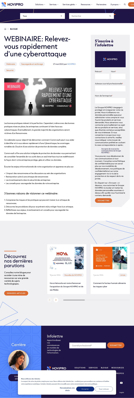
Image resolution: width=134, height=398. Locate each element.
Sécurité (9, 70)
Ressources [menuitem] (85, 4)
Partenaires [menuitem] (101, 4)
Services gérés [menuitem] (69, 4)
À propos (119, 373)
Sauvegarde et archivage (32, 64)
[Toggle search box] (124, 4)
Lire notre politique (91, 384)
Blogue (104, 368)
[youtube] (121, 382)
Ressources (117, 368)
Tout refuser (104, 389)
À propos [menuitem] (114, 4)
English (122, 392)
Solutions (80, 368)
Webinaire (10, 64)
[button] (56, 300)
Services (93, 368)
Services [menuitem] (52, 4)
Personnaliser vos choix (67, 389)
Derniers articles (16, 293)
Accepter (85, 389)
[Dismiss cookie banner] (112, 374)
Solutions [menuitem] (39, 4)
